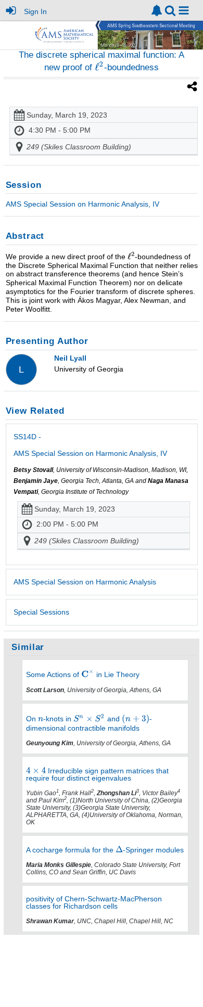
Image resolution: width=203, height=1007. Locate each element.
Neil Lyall (70, 358)
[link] (156, 10)
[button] (183, 10)
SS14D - (90, 444)
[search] (170, 9)
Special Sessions (41, 612)
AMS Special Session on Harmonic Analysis (85, 582)
